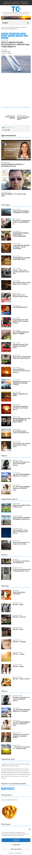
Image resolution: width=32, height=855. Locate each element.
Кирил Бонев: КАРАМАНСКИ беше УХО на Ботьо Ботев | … (21, 358)
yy (5, 49)
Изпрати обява (7, 3)
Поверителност (18, 853)
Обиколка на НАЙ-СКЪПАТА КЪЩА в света (22, 506)
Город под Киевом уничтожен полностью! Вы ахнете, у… (21, 370)
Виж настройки (16, 849)
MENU (6, 23)
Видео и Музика (14, 33)
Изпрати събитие (16, 3)
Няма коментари (5, 51)
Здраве (4, 35)
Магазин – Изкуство (19, 617)
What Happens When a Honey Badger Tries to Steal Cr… (22, 283)
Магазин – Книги (18, 629)
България (4, 33)
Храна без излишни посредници (19, 593)
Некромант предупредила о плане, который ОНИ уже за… (22, 222)
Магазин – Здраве (18, 654)
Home (2, 27)
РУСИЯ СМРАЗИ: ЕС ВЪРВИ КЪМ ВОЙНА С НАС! (21, 258)
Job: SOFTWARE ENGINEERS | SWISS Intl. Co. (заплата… (22, 475)
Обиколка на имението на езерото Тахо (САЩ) (21, 543)
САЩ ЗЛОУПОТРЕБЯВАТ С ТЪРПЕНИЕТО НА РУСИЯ (21, 211)
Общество (11, 35)
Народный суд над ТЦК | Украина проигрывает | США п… (20, 346)
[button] (29, 829)
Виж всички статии (9, 127)
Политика (19, 35)
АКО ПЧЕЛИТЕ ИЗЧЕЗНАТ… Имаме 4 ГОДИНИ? (21, 332)
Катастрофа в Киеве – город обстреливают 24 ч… (21, 431)
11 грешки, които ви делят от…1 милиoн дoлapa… (21, 747)
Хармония (4, 38)
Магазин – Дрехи (18, 666)
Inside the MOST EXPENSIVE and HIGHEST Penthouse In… (21, 518)
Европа (23, 33)
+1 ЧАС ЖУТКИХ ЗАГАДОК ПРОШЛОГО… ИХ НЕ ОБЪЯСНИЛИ (21, 247)
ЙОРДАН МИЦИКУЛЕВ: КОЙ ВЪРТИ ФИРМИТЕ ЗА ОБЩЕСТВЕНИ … (21, 420)
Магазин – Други (18, 604)
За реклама (16, 2)
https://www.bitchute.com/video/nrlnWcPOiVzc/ (16, 107)
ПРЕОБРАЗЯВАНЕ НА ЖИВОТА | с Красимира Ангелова (12, 165)
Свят (25, 35)
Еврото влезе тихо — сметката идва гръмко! (20, 295)
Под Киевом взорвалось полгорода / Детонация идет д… (20, 408)
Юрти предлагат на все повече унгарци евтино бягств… (20, 531)
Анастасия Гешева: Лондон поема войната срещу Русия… (21, 445)
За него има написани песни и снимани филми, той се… (22, 570)
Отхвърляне (16, 844)
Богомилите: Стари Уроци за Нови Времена (21, 561)
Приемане (16, 840)
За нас (10, 2)
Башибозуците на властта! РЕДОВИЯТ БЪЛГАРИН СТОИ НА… (21, 383)
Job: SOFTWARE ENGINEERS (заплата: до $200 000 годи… (21, 488)
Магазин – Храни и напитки (21, 679)
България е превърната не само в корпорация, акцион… (21, 463)
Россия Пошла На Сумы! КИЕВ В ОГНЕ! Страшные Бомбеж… (20, 321)
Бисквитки (11, 853)
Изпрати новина (24, 2)
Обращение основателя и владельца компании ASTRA (21, 736)
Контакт (6, 2)
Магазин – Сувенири (19, 641)
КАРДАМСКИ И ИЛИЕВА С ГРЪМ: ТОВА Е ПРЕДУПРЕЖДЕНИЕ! (21, 234)
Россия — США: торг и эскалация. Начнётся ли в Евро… (21, 271)
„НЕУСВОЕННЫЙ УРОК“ (20, 307)
